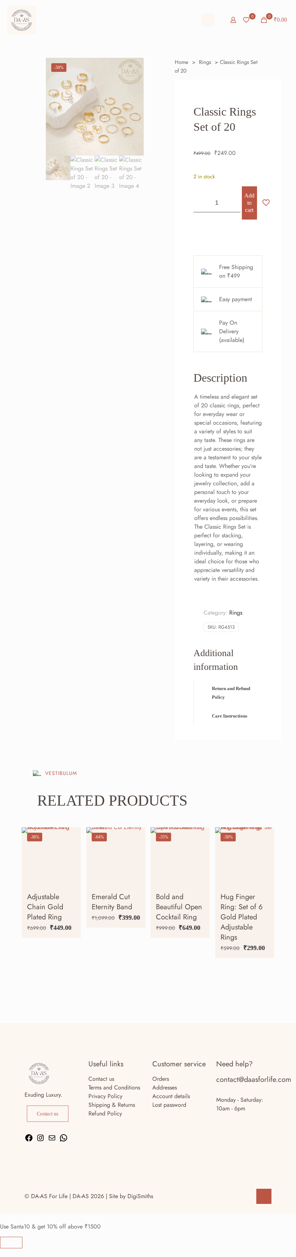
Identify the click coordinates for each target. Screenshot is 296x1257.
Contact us (101, 1079)
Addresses (164, 1087)
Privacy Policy (105, 1096)
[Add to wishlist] (70, 868)
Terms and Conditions (114, 1087)
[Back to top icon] (263, 1196)
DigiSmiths (140, 1196)
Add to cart (249, 202)
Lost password (169, 1105)
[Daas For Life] (21, 20)
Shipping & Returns (111, 1105)
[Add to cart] (70, 837)
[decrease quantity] (201, 203)
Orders (160, 1079)
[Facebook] (29, 1140)
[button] (227, 693)
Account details (171, 1096)
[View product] (70, 852)
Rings (205, 62)
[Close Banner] (11, 1242)
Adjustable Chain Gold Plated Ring (45, 907)
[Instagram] (40, 1140)
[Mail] (52, 1140)
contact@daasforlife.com (253, 1079)
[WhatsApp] (63, 1140)
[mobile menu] (208, 20)
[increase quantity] (232, 203)
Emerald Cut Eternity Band (112, 902)
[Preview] (70, 883)
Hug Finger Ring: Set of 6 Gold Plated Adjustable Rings (242, 917)
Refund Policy (105, 1113)
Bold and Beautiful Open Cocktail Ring (179, 907)
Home (181, 62)
